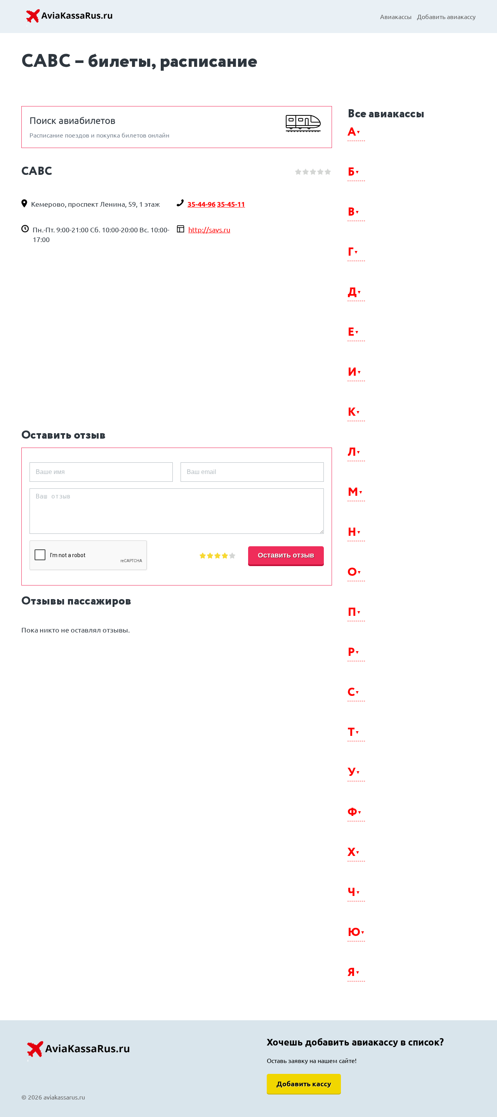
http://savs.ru (209, 230)
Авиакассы (396, 16)
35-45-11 (231, 204)
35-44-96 (201, 204)
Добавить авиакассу (446, 16)
